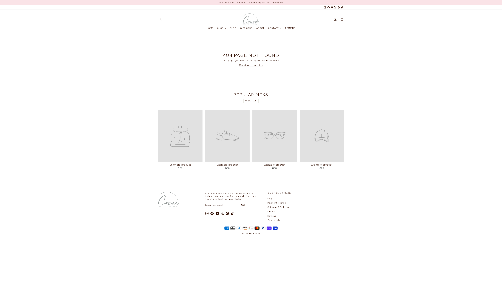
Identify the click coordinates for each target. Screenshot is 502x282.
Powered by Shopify (251, 233)
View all (251, 101)
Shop (220, 28)
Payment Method (276, 203)
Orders (271, 211)
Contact (273, 28)
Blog (233, 28)
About (260, 28)
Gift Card (246, 28)
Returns (290, 28)
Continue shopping (251, 65)
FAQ (269, 198)
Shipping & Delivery (278, 207)
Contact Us (273, 220)
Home (210, 28)
